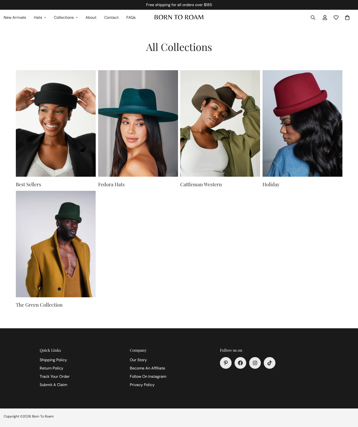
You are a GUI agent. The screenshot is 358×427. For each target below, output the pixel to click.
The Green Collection (39, 304)
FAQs (131, 17)
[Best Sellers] (56, 123)
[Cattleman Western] (220, 123)
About (90, 17)
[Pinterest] (226, 363)
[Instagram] (255, 363)
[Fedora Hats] (138, 123)
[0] (347, 17)
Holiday (271, 184)
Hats (38, 17)
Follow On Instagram (148, 376)
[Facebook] (240, 363)
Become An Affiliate (147, 368)
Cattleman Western (201, 184)
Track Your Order (55, 376)
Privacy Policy (142, 384)
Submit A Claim (53, 384)
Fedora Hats (111, 184)
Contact (111, 17)
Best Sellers (28, 184)
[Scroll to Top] (348, 400)
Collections (64, 17)
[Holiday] (302, 123)
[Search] (313, 17)
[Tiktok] (269, 363)
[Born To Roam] (179, 17)
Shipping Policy (53, 359)
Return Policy (51, 368)
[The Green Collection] (56, 244)
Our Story (138, 359)
